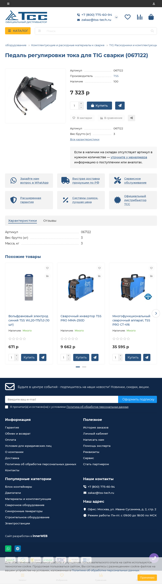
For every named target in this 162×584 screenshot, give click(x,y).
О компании (14, 452)
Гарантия (12, 427)
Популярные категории (28, 479)
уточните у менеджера (129, 157)
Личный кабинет (95, 433)
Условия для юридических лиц (28, 445)
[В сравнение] (47, 276)
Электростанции (17, 523)
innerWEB (40, 536)
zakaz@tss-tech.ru (96, 20)
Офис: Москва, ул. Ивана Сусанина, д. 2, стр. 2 (122, 509)
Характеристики (22, 221)
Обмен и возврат (18, 433)
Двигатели (13, 492)
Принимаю (147, 577)
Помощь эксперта (97, 445)
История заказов (95, 427)
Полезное (92, 420)
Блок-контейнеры (18, 486)
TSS (116, 76)
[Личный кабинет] (154, 3)
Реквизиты (91, 452)
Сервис (88, 458)
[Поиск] (152, 31)
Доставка (12, 458)
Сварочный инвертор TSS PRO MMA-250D (81, 318)
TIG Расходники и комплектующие (134, 45)
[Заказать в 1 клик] (120, 106)
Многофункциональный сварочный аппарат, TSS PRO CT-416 (131, 320)
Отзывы (49, 221)
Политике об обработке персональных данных (105, 570)
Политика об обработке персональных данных (40, 464)
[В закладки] (47, 268)
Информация (18, 420)
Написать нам (93, 439)
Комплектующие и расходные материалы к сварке (67, 45)
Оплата (10, 439)
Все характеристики (84, 139)
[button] (6, 313)
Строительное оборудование (27, 517)
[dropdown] (8, 3)
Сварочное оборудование (24, 505)
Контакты (12, 470)
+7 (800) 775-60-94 (96, 15)
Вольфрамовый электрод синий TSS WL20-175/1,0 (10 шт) (28, 320)
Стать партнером (96, 464)
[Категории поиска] (39, 31)
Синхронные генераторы (24, 511)
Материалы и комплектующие (28, 499)
